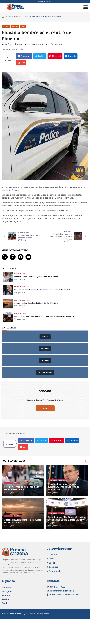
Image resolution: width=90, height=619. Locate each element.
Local (23, 26)
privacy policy (43, 614)
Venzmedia (30, 614)
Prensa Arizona (15, 44)
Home (8, 16)
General (15, 26)
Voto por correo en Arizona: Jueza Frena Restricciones (36, 277)
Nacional (25, 287)
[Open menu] (85, 7)
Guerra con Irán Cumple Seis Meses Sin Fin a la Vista (36, 303)
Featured (18, 16)
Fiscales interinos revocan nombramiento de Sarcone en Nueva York (42, 290)
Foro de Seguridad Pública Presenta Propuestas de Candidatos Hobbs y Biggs (45, 316)
